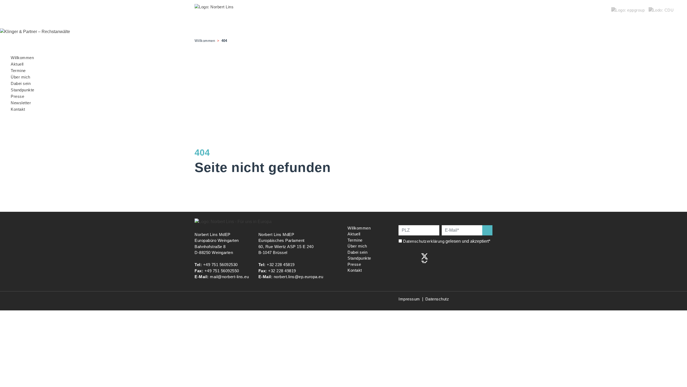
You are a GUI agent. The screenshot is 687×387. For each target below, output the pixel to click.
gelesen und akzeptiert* (447, 241)
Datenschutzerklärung (423, 241)
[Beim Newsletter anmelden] (487, 230)
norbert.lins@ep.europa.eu (298, 276)
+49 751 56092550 (221, 270)
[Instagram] (413, 257)
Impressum (409, 299)
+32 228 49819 (282, 270)
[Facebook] (402, 257)
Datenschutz (437, 299)
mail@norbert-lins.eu (229, 276)
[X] (424, 257)
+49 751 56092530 (220, 264)
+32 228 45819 (281, 264)
